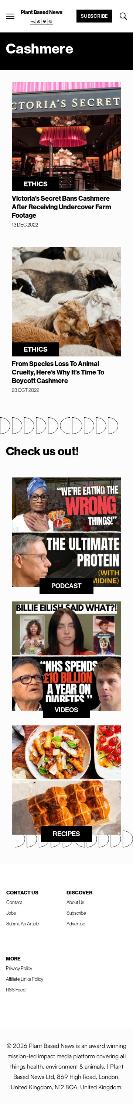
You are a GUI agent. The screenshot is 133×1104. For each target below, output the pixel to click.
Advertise (75, 924)
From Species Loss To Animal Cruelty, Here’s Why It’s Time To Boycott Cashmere (58, 372)
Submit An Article (22, 924)
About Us (75, 902)
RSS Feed (15, 990)
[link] (42, 22)
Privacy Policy (19, 968)
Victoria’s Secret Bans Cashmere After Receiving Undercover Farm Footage (61, 207)
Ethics (36, 184)
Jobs (11, 913)
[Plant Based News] (10, 16)
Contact (14, 902)
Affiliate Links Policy (24, 979)
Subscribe (94, 16)
